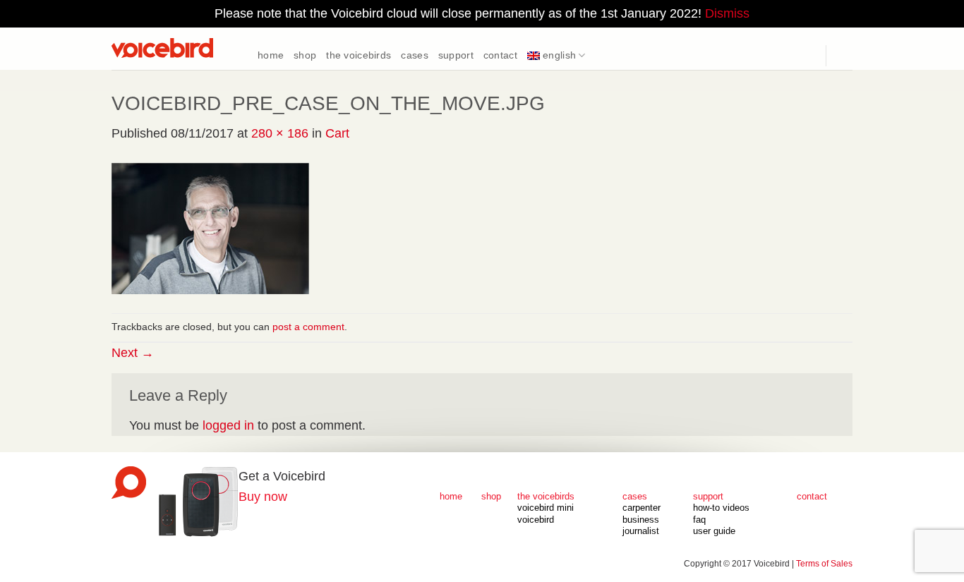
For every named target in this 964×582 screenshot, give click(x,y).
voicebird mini (545, 508)
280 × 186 (279, 133)
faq (699, 520)
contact (500, 55)
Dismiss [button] (727, 13)
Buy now (263, 497)
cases (414, 55)
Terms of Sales (824, 564)
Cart (337, 133)
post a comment (308, 326)
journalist (640, 531)
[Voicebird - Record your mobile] (182, 48)
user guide (714, 531)
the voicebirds (358, 55)
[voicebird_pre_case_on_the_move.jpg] (210, 227)
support (456, 55)
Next (133, 353)
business (640, 520)
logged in (228, 425)
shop (305, 55)
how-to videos (721, 508)
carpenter (641, 508)
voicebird (535, 520)
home (271, 55)
